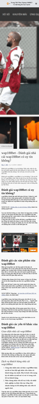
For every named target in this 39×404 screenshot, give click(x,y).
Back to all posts (7, 146)
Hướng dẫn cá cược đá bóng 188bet (21, 207)
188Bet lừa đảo (15, 347)
